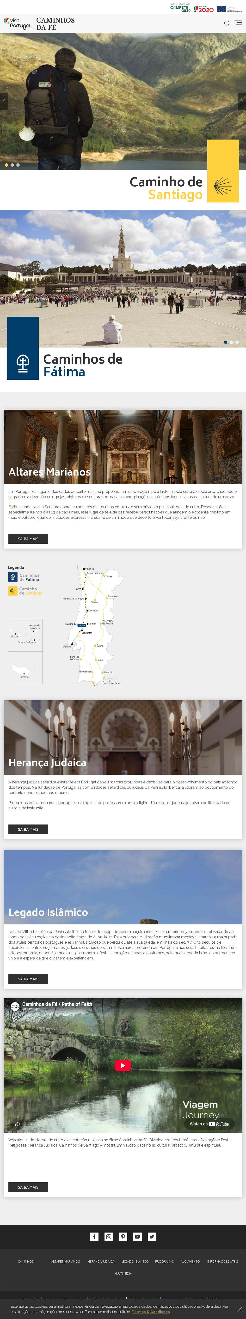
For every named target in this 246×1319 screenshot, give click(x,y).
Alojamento (190, 1262)
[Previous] (4, 101)
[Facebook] (94, 1237)
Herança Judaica (101, 1262)
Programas (164, 1262)
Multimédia (123, 1274)
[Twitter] (152, 1237)
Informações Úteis (222, 1262)
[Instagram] (109, 1237)
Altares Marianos (65, 1262)
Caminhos (26, 1262)
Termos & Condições (151, 1312)
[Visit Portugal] (19, 24)
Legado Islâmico (135, 1262)
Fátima (14, 507)
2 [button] (12, 165)
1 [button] (6, 165)
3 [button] (18, 165)
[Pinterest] (123, 1237)
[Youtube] (137, 1237)
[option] (123, 101)
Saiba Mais (28, 539)
